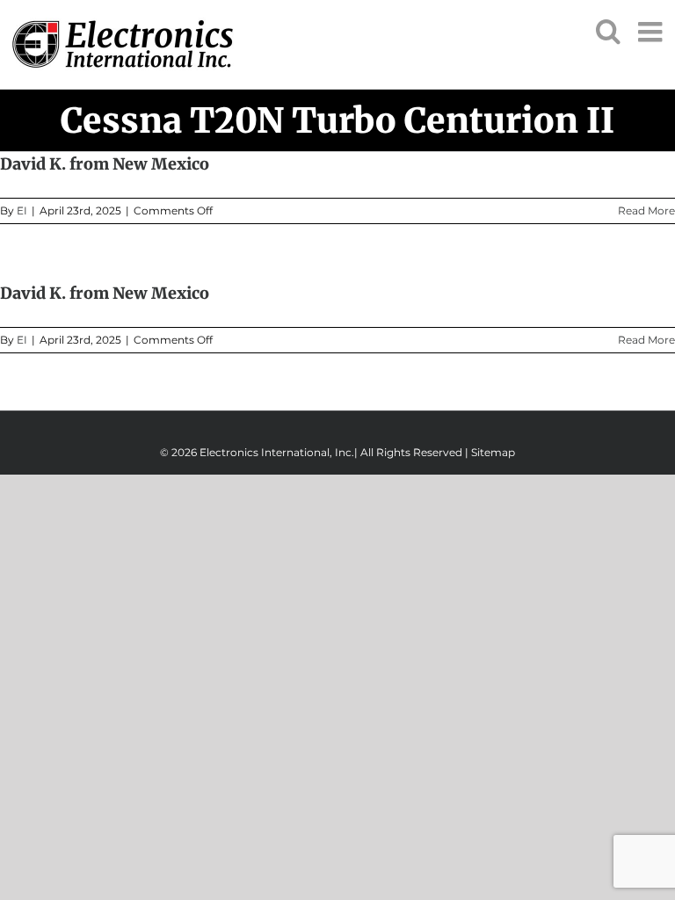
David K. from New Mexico (104, 164)
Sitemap (493, 452)
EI (22, 210)
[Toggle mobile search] (608, 31)
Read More (646, 210)
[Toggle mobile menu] (652, 32)
